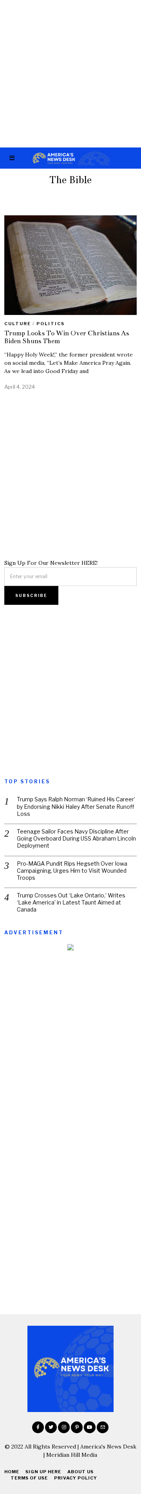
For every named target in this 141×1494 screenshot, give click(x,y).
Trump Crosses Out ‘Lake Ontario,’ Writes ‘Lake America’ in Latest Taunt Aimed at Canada (71, 902)
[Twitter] (51, 1427)
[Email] (102, 1427)
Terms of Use (29, 1478)
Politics (50, 323)
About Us (80, 1471)
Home (11, 1471)
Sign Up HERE (43, 1471)
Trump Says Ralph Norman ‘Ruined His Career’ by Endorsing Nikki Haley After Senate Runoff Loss (76, 806)
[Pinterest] (77, 1427)
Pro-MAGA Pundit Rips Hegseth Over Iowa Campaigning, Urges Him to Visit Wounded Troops (72, 870)
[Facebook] (38, 1427)
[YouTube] (90, 1427)
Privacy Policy (75, 1478)
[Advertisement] (70, 73)
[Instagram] (64, 1427)
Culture (17, 323)
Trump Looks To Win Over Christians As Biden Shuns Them (66, 337)
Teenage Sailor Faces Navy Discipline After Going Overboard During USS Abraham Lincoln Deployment (76, 838)
